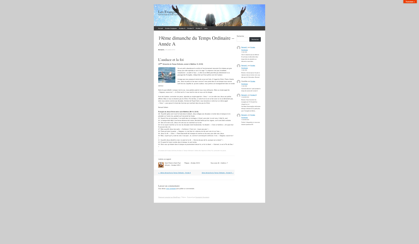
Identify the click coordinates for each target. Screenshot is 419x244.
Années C (199, 28)
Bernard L (161, 50)
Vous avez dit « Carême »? (219, 163)
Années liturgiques (171, 28)
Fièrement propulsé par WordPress (169, 197)
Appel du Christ (206, 150)
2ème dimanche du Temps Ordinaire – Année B (218, 173)
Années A (182, 28)
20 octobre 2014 (170, 50)
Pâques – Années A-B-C (192, 163)
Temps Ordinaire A (188, 150)
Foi (212, 150)
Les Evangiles (168, 12)
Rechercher (240, 36)
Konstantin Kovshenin (202, 197)
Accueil (160, 28)
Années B (190, 28)
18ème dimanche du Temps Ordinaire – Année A (174, 173)
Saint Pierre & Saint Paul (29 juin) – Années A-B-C (173, 164)
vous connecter (171, 188)
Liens (206, 28)
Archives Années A (177, 150)
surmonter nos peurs (220, 150)
